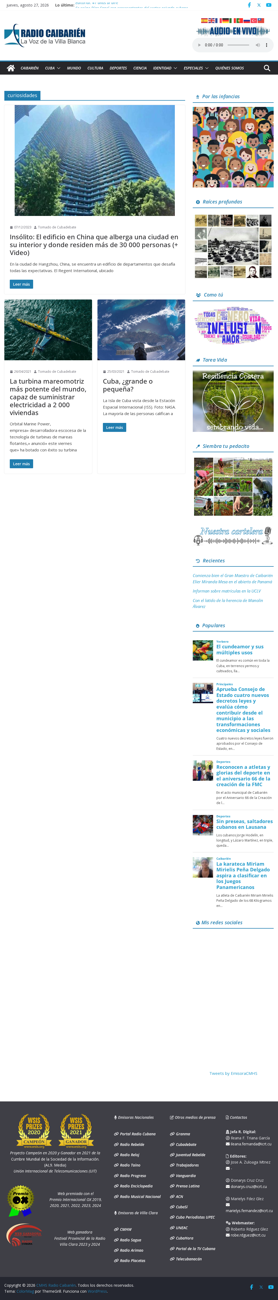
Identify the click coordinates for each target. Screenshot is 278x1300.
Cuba (50, 68)
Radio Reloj (129, 1154)
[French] (218, 20)
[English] (211, 20)
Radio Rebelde (131, 1144)
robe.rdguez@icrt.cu (248, 1235)
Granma (182, 1133)
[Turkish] (254, 20)
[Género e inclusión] (233, 308)
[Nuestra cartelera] (233, 528)
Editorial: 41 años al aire (96, 5)
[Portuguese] (240, 20)
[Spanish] (204, 20)
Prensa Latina (187, 1186)
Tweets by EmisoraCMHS (233, 1073)
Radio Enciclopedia (136, 1186)
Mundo (74, 68)
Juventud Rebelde (190, 1154)
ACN (179, 1196)
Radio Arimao (131, 1250)
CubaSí (181, 1206)
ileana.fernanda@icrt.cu (250, 1143)
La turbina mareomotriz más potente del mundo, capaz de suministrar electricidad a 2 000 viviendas (48, 397)
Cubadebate (185, 1144)
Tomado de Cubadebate (57, 227)
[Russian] (247, 20)
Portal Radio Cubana (137, 1133)
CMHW (125, 1229)
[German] (225, 20)
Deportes (118, 68)
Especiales (193, 68)
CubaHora (184, 1238)
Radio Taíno (129, 1165)
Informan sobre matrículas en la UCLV (227, 591)
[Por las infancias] (233, 110)
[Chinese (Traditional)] (261, 20)
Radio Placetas (132, 1260)
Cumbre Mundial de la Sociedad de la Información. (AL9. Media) (55, 1159)
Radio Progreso (132, 1175)
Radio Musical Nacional (140, 1196)
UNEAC (181, 1227)
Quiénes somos (229, 68)
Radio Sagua (130, 1239)
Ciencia (140, 68)
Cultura (95, 68)
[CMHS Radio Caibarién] (10, 68)
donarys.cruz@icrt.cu (248, 1186)
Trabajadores (187, 1165)
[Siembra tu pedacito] (233, 459)
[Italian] (232, 20)
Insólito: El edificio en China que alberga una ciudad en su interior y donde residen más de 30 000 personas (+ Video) (94, 244)
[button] (58, 68)
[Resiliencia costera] (233, 373)
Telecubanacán (188, 1258)
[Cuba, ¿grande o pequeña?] (141, 329)
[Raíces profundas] (233, 215)
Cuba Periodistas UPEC (195, 1217)
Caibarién (30, 68)
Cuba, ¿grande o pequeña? (128, 385)
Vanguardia (185, 1175)
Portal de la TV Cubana (195, 1248)
